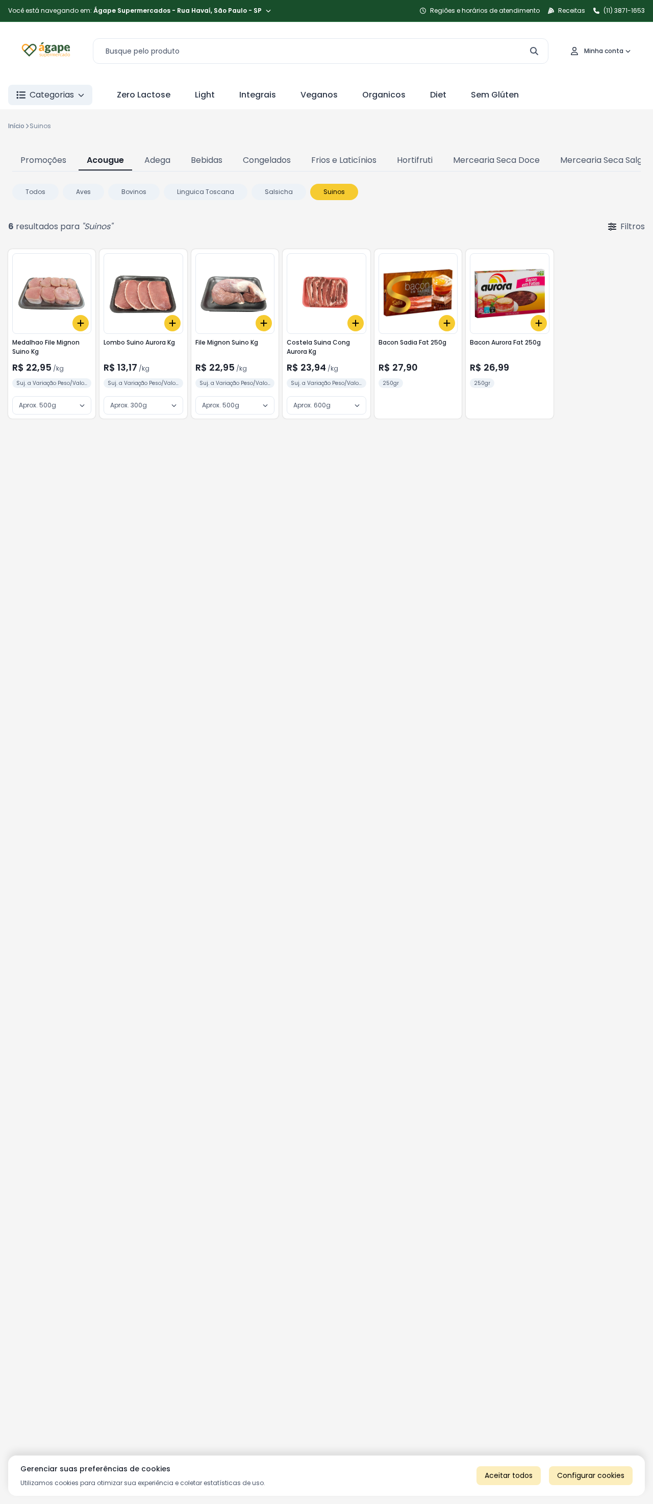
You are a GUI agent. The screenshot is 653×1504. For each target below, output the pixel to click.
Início (16, 126)
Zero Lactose (143, 95)
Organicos (384, 95)
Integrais (257, 95)
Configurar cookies (590, 1475)
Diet (438, 95)
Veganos (319, 95)
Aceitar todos (509, 1475)
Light (205, 95)
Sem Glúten (495, 95)
